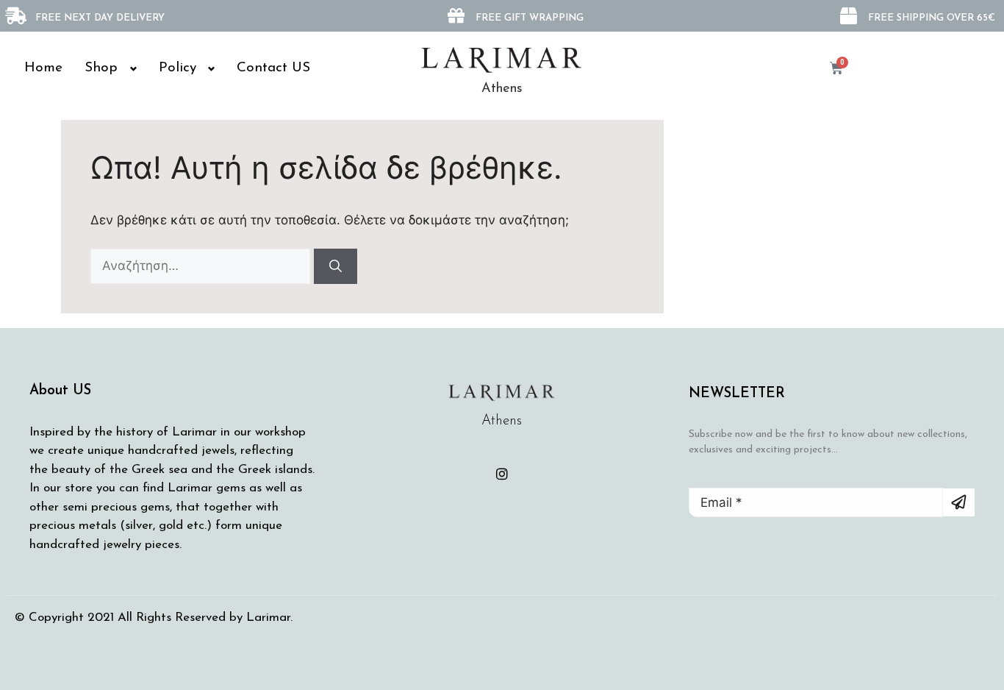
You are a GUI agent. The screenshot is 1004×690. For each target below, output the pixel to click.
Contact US (273, 68)
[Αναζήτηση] (335, 266)
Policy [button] (177, 68)
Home (43, 68)
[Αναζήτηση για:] (202, 265)
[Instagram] (502, 473)
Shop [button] (101, 68)
